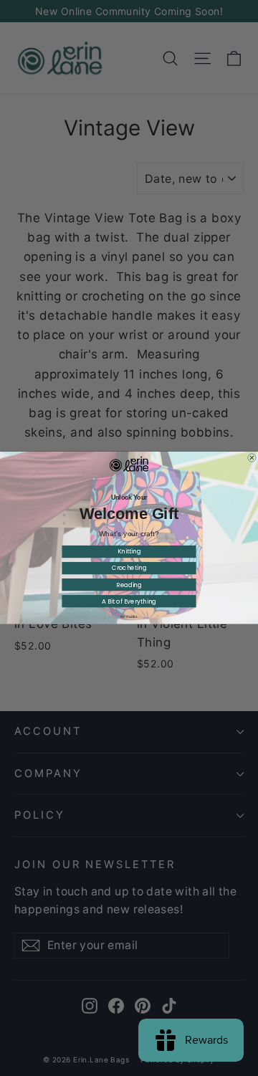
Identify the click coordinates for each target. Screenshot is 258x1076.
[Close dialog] (252, 458)
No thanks (128, 617)
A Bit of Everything (129, 601)
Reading (129, 585)
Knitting (129, 552)
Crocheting (129, 568)
